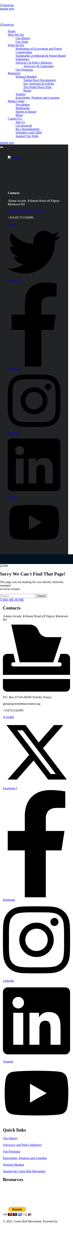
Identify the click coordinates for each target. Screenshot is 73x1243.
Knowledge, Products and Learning (25, 1158)
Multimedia (10, 1198)
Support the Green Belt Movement (24, 1171)
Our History (10, 1138)
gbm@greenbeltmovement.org (26, 210)
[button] (36, 8)
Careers (7, 1191)
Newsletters (10, 1194)
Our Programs (11, 1151)
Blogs (6, 1201)
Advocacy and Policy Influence (22, 1144)
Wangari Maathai (13, 1164)
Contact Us (10, 1231)
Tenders (8, 1187)
